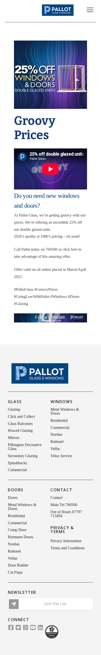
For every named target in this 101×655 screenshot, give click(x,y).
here (74, 249)
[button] (90, 10)
